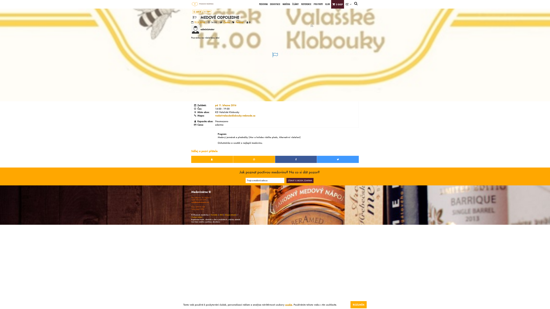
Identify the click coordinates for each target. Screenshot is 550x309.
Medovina (263, 4)
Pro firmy (318, 4)
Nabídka (286, 4)
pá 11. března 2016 (225, 105)
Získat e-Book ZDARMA (300, 180)
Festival (239, 22)
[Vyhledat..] (355, 4)
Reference (306, 4)
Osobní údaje (196, 217)
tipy (209, 11)
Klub (327, 4)
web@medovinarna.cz (200, 202)
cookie (288, 304)
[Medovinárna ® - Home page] (202, 4)
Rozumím (358, 304)
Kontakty (214, 215)
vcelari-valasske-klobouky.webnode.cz (235, 115)
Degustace (275, 4)
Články (295, 4)
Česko (227, 22)
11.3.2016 (199, 22)
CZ (347, 4)
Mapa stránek (230, 215)
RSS (221, 215)
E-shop (339, 4)
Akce (198, 11)
